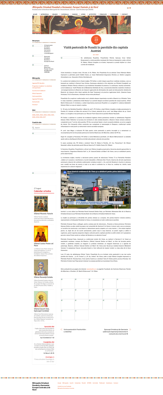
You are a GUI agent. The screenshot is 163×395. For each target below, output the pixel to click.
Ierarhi (55, 14)
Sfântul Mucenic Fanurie (43, 214)
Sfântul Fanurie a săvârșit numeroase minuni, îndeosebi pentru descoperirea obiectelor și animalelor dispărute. (44, 219)
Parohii (75, 14)
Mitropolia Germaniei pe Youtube (66, 388)
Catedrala (65, 14)
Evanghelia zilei (48, 342)
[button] (35, 25)
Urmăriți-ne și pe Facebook (64, 386)
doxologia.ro (50, 357)
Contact (125, 14)
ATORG (83, 14)
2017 (44, 117)
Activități (92, 14)
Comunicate (35, 102)
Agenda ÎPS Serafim (38, 83)
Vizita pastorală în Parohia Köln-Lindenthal (75, 331)
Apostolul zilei (49, 326)
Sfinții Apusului (37, 93)
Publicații (103, 14)
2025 (37, 115)
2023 (45, 115)
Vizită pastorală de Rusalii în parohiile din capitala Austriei (96, 49)
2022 (49, 115)
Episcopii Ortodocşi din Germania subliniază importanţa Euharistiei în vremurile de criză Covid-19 (115, 332)
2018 (40, 117)
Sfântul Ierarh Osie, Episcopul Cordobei (41, 310)
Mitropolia (45, 14)
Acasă (35, 14)
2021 (52, 115)
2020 (33, 117)
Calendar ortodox (42, 191)
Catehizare (114, 14)
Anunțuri (35, 104)
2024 (41, 115)
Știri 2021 (96, 54)
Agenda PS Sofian (37, 99)
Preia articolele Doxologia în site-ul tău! (44, 360)
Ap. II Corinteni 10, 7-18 (47, 337)
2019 (37, 117)
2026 (33, 115)
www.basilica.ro (91, 269)
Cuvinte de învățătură (38, 90)
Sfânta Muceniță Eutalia (43, 277)
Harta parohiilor (37, 96)
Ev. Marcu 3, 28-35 (49, 353)
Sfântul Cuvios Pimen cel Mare (43, 244)
